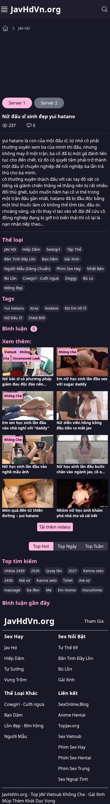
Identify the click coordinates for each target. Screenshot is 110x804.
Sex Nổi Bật (72, 636)
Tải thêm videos (55, 527)
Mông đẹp (13, 287)
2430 (8, 580)
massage (12, 590)
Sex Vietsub (69, 736)
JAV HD (24, 28)
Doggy (71, 278)
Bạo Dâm (50, 258)
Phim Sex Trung (74, 768)
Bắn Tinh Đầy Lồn (20, 258)
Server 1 (17, 103)
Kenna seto (93, 570)
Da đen (33, 590)
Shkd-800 (37, 317)
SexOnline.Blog (73, 704)
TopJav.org (68, 726)
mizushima (92, 590)
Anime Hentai (71, 715)
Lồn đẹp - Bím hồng (24, 726)
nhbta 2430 (14, 570)
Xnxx (34, 308)
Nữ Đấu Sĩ (13, 317)
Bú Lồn (10, 278)
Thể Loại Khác (20, 693)
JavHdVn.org (36, 9)
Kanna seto (47, 580)
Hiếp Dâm (31, 249)
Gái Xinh (71, 258)
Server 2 (49, 103)
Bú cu (88, 278)
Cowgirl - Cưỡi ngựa (41, 278)
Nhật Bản (95, 268)
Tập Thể (74, 249)
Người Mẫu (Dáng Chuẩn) (27, 268)
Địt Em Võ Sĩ (75, 308)
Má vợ (24, 580)
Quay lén (54, 570)
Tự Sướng (14, 669)
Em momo (67, 590)
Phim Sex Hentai (74, 758)
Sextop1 (53, 249)
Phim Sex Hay (69, 268)
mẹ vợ (84, 580)
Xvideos (51, 308)
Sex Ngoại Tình (73, 779)
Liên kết (68, 693)
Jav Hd (10, 648)
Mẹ (49, 590)
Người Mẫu (15, 736)
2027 (72, 570)
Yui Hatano (14, 308)
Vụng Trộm (15, 680)
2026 (35, 570)
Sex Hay (13, 636)
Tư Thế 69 (68, 648)
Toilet (68, 580)
